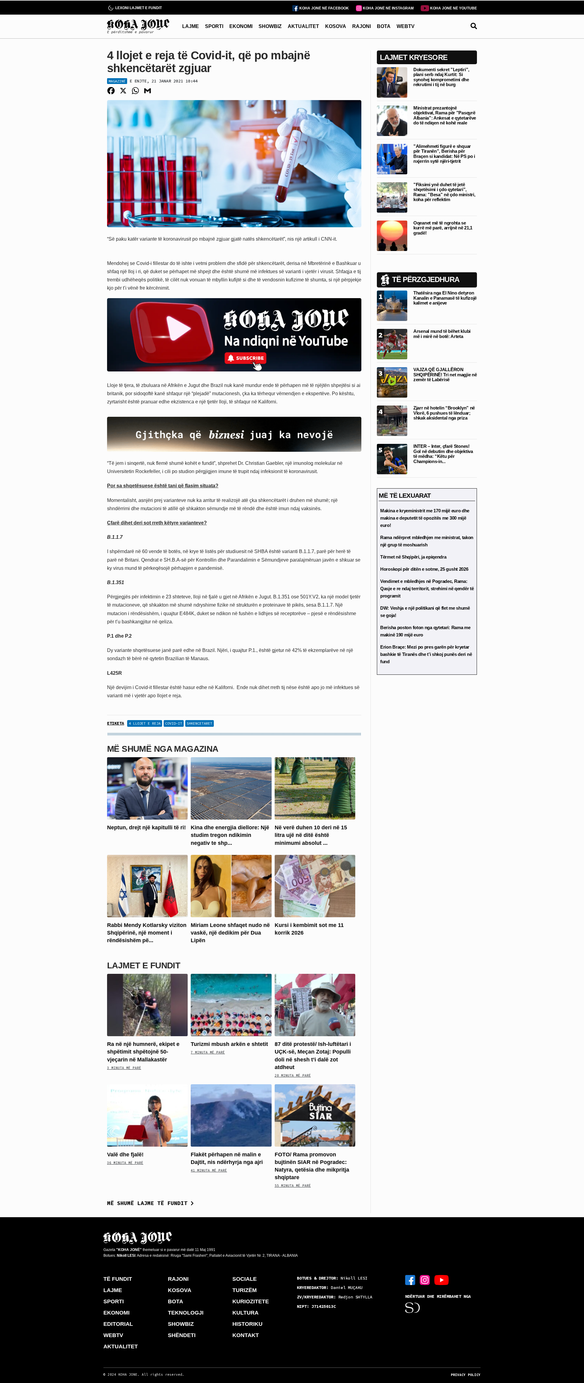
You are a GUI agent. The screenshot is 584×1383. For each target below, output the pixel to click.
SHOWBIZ (270, 26)
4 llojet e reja (145, 723)
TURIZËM (244, 1290)
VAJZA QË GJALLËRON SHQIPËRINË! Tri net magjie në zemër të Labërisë (445, 374)
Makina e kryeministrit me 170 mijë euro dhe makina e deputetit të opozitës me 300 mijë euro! (424, 518)
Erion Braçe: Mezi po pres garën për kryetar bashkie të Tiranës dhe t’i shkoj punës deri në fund (426, 654)
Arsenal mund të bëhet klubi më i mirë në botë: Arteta (442, 334)
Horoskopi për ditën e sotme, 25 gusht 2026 (424, 569)
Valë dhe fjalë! (125, 1154)
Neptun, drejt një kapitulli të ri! (146, 827)
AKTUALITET (303, 26)
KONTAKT (245, 1335)
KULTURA (245, 1313)
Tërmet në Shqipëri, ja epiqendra (413, 556)
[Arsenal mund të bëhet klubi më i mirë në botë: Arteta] (392, 343)
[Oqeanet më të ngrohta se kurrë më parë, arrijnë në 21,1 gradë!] (392, 235)
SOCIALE (244, 1279)
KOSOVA (335, 26)
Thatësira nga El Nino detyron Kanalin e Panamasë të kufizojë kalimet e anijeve (445, 297)
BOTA (384, 26)
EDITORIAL (118, 1324)
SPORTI (214, 26)
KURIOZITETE (250, 1301)
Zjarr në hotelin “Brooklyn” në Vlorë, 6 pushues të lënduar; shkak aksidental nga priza (444, 412)
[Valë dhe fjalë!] (147, 1114)
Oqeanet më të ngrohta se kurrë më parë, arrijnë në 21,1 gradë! (442, 227)
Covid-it (173, 723)
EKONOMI (240, 26)
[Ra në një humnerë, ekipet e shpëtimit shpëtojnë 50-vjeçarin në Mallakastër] (147, 1004)
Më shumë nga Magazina (162, 749)
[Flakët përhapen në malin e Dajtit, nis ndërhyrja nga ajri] (231, 1114)
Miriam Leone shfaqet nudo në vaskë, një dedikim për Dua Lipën (230, 932)
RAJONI (361, 26)
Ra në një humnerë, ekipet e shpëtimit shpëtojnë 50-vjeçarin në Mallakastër (143, 1051)
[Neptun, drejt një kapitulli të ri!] (147, 788)
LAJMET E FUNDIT (143, 965)
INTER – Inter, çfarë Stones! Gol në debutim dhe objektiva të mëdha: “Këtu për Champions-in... (443, 454)
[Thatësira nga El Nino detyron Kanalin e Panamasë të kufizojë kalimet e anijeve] (392, 305)
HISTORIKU (247, 1324)
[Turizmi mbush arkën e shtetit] (231, 1004)
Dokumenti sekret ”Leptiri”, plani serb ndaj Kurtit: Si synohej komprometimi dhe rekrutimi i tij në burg (441, 77)
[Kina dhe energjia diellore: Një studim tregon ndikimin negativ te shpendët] (231, 788)
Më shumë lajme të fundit (149, 1203)
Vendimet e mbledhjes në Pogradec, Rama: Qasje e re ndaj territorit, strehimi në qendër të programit (427, 588)
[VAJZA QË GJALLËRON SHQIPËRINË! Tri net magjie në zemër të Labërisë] (392, 382)
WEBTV (406, 26)
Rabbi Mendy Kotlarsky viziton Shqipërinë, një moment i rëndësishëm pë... (146, 932)
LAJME (190, 26)
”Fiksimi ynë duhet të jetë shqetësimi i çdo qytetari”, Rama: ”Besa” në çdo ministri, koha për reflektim (444, 192)
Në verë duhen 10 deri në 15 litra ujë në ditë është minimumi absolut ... (311, 835)
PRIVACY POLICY (466, 1375)
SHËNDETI (182, 1335)
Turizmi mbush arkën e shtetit (229, 1044)
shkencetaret (199, 723)
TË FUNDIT (117, 1279)
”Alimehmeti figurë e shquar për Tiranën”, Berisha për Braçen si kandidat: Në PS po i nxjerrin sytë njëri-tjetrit (444, 154)
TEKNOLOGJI (185, 1313)
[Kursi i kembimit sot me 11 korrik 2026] (315, 885)
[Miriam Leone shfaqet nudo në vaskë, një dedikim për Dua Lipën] (231, 885)
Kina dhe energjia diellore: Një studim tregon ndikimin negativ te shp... (230, 835)
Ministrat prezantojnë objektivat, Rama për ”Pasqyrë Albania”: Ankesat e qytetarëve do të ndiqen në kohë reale (444, 115)
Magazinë (117, 81)
